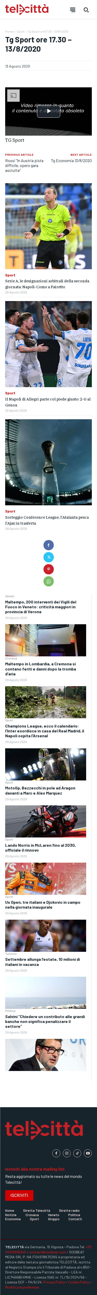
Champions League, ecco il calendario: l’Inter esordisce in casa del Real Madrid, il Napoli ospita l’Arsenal (44, 730)
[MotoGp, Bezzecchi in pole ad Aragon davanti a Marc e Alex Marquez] (45, 821)
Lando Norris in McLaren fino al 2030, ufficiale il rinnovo (40, 847)
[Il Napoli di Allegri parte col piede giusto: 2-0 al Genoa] (48, 344)
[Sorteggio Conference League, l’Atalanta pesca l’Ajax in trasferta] (48, 462)
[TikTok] (77, 1153)
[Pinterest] (48, 569)
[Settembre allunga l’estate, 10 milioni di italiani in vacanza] (45, 993)
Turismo (11, 953)
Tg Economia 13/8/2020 (71, 160)
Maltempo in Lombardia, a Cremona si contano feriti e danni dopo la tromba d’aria (40, 668)
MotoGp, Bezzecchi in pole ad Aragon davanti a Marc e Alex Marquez (40, 790)
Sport (9, 720)
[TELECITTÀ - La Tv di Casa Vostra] (27, 10)
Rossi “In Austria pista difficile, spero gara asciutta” (24, 165)
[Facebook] (48, 545)
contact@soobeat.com (47, 1252)
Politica (10, 1010)
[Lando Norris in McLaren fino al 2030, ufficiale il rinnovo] (45, 879)
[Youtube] (88, 1153)
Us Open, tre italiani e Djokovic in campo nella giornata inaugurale (42, 904)
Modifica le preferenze (22, 1287)
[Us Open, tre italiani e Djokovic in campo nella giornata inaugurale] (45, 936)
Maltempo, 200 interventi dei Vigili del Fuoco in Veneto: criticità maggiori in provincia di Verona (40, 606)
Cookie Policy (78, 1282)
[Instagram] (67, 1153)
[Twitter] (48, 557)
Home (9, 31)
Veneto (9, 596)
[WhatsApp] (48, 581)
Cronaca (11, 658)
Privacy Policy (54, 1282)
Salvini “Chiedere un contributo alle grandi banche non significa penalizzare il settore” (45, 1021)
